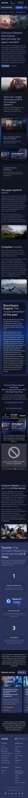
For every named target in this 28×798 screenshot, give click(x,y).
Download (18, 751)
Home (2, 746)
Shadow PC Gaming (6, 753)
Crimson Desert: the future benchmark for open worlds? (21, 12)
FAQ (16, 758)
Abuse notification (20, 782)
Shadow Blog (4, 12)
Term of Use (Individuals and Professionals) (19, 772)
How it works (4, 748)
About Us (3, 770)
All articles (21, 672)
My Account (13, 2)
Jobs (2, 773)
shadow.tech (10, 588)
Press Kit (17, 753)
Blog (16, 748)
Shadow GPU (4, 758)
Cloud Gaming (6, 7)
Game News (11, 12)
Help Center (18, 746)
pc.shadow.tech (14, 616)
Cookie (17, 780)
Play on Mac (4, 751)
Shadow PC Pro (5, 755)
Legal (16, 775)
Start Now (19, 7)
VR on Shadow (5, 760)
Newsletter (18, 760)
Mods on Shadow (5, 762)
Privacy (17, 778)
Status (17, 762)
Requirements (19, 755)
